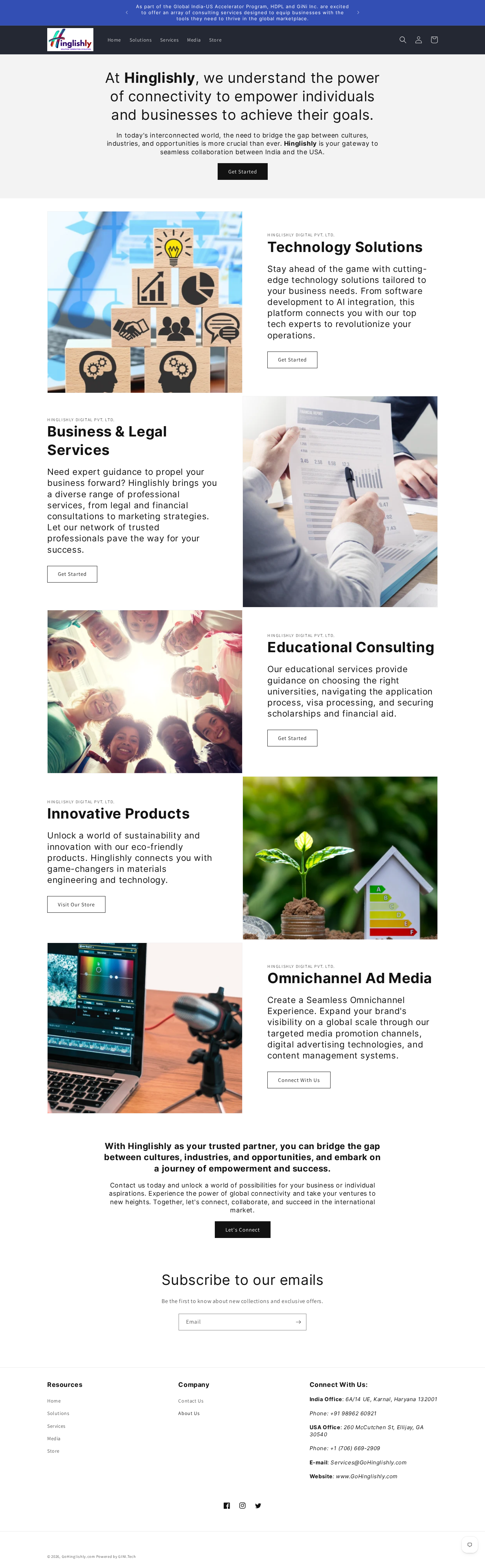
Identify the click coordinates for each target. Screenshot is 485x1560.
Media (54, 1438)
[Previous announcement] (127, 12)
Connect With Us (299, 1080)
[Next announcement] (358, 12)
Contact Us (190, 1401)
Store (53, 1451)
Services (56, 1426)
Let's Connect (242, 1229)
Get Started (242, 171)
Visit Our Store (76, 904)
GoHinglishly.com (78, 1556)
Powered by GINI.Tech (116, 1556)
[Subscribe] (298, 1322)
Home (54, 1401)
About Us (189, 1413)
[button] (403, 40)
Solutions (58, 1413)
